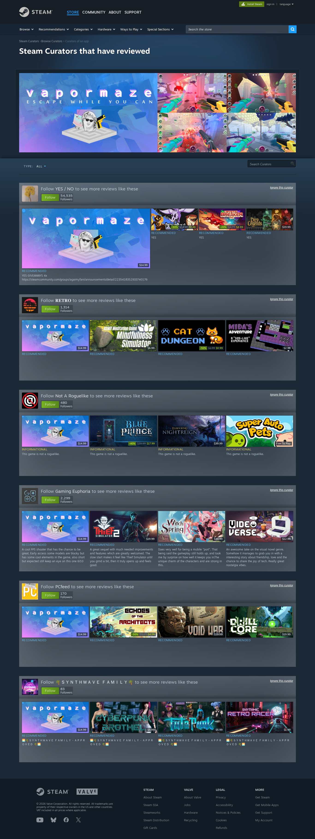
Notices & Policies (228, 812)
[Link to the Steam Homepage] (36, 16)
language (285, 4)
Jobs (187, 805)
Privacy (221, 797)
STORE (73, 12)
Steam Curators (29, 41)
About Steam (152, 797)
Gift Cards (150, 828)
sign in (270, 4)
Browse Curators (51, 41)
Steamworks (151, 812)
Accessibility (224, 805)
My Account (264, 820)
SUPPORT (133, 12)
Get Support (263, 812)
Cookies (221, 820)
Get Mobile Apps (267, 805)
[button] (26, 29)
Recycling (190, 820)
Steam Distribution (156, 820)
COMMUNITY (93, 12)
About (115, 12)
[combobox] (237, 29)
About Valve (192, 797)
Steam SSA (150, 805)
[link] (183, 227)
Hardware (191, 812)
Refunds (221, 828)
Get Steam (262, 797)
